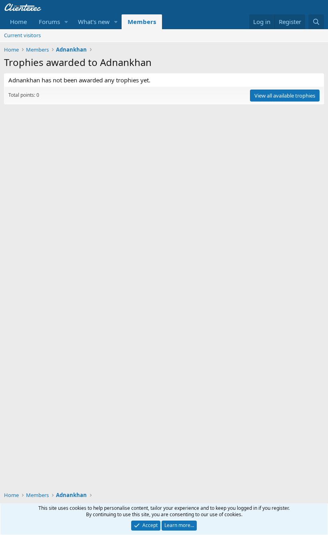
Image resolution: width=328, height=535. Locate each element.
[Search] (316, 21)
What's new (94, 22)
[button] (66, 21)
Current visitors (22, 35)
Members (142, 22)
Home (18, 22)
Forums (49, 22)
